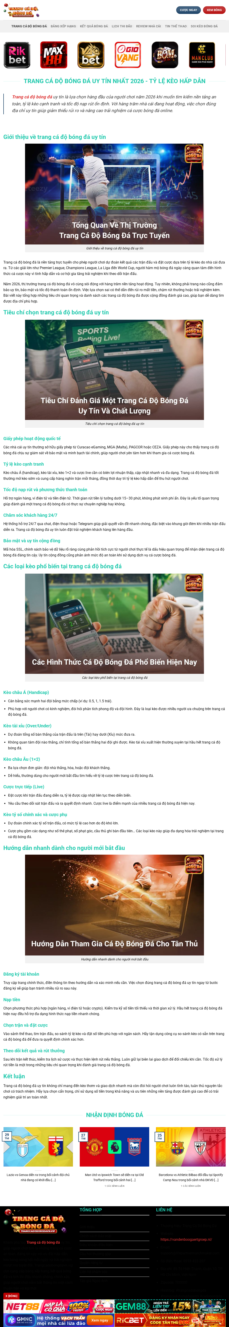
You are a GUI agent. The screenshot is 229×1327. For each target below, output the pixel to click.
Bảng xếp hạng (63, 26)
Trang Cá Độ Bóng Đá (29, 26)
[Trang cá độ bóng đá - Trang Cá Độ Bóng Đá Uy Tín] (23, 10)
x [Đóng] (11, 1296)
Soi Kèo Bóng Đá (204, 26)
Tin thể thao (176, 26)
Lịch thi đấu (122, 26)
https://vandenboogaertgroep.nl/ (186, 1239)
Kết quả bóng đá (94, 26)
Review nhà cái (148, 26)
